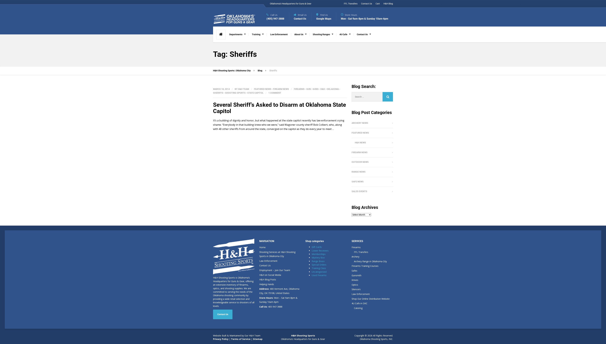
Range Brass (318, 261)
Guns (316, 89)
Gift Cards (317, 246)
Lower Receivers (320, 250)
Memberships (319, 254)
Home (262, 247)
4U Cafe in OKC (359, 303)
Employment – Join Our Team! (274, 270)
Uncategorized (319, 271)
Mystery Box (318, 257)
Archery (355, 256)
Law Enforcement (279, 34)
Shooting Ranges (321, 34)
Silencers (356, 289)
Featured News (262, 89)
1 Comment (274, 93)
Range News (358, 172)
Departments (235, 34)
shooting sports (235, 93)
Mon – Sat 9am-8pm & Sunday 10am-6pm (278, 300)
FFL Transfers (350, 3)
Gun (308, 89)
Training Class (319, 268)
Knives (355, 279)
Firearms (299, 89)
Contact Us (366, 3)
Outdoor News (360, 162)
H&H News (360, 142)
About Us (298, 34)
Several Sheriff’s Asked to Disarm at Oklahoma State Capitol (279, 108)
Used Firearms (319, 275)
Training (256, 34)
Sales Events (359, 191)
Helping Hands (266, 284)
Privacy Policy (221, 339)
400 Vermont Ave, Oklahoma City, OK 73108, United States (279, 291)
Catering (358, 308)
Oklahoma (333, 89)
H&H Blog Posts (267, 279)
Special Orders (319, 264)
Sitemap (257, 339)
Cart (378, 3)
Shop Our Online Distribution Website (371, 298)
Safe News (358, 181)
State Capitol (255, 93)
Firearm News (281, 89)
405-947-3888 (270, 306)
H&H (322, 89)
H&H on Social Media (270, 274)
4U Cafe (343, 34)
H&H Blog (388, 3)
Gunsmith (356, 275)
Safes (354, 270)
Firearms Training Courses (365, 265)
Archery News (360, 123)
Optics (355, 284)
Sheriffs (218, 93)
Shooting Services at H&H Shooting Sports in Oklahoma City (277, 254)
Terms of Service (240, 339)
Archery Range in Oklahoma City (370, 261)
